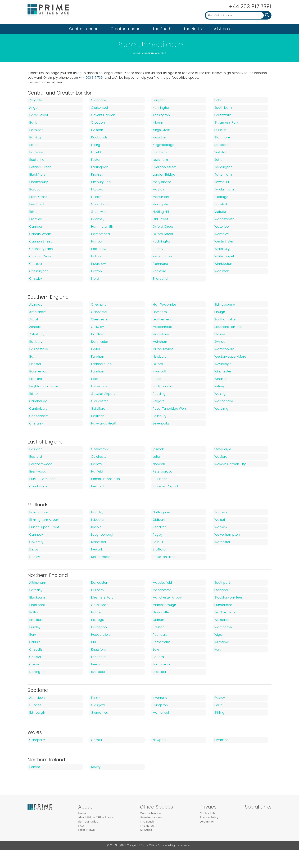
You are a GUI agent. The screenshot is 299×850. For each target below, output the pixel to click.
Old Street (160, 219)
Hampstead (100, 234)
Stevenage (222, 449)
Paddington (162, 241)
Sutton (219, 159)
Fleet (94, 379)
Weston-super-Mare (230, 356)
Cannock (36, 534)
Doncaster (99, 582)
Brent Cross (38, 197)
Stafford (159, 549)
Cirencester (100, 319)
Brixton (34, 211)
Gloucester (99, 401)
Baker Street (38, 115)
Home (136, 53)
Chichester (99, 312)
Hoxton (96, 271)
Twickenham (224, 189)
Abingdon (36, 304)
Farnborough (101, 364)
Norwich (159, 464)
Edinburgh (37, 712)
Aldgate (35, 100)
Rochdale (160, 634)
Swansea (221, 740)
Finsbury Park (101, 182)
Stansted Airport (165, 486)
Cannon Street (40, 241)
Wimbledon (223, 263)
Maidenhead (162, 327)
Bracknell (36, 379)
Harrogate (99, 620)
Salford (158, 657)
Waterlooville (224, 349)
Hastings (97, 416)
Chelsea (35, 263)
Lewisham (160, 159)
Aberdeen (37, 697)
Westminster (223, 241)
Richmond (160, 263)
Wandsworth (224, 219)
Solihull (158, 542)
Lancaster (99, 657)
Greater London (125, 28)
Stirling (219, 712)
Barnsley (35, 590)
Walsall (219, 519)
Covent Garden (103, 115)
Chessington (38, 271)
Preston (158, 627)
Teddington (223, 167)
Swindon (220, 341)
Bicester (35, 364)
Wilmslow (221, 642)
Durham (97, 590)
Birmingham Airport (44, 519)
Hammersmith (102, 226)
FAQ (81, 826)
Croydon (98, 122)
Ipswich (158, 449)
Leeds (95, 664)
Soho (218, 100)
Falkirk (95, 697)
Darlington (37, 672)
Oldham (159, 620)
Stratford (221, 145)
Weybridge (222, 364)
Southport (222, 582)
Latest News (86, 830)
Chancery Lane (41, 249)
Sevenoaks (161, 423)
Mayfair (158, 189)
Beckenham (38, 159)
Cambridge (38, 486)
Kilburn (158, 122)
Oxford (158, 364)
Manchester (162, 590)
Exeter (95, 349)
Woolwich (221, 271)
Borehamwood (41, 464)
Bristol (33, 393)
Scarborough (163, 664)
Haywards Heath (104, 423)
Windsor (220, 379)
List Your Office (88, 822)
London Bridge (164, 174)
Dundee (35, 705)
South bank (223, 107)
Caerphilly (37, 740)
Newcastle (161, 612)
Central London (83, 28)
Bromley (35, 219)
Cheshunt (98, 304)
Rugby (158, 534)
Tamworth (222, 512)
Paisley (219, 697)
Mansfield (98, 542)
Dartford (98, 334)
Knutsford (98, 649)
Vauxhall (221, 204)
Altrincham (37, 582)
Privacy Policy (209, 817)
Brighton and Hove (43, 386)
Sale (156, 649)
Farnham (98, 371)
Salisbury (159, 416)
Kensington (161, 115)
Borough (36, 189)
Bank (33, 122)
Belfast (34, 767)
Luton (157, 456)
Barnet (34, 145)
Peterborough (163, 471)
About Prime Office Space (96, 817)
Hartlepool (99, 627)
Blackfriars (37, 174)
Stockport (222, 590)
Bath (33, 356)
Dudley (34, 557)
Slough (219, 312)
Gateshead (100, 605)
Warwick (220, 527)
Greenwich (99, 211)
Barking (35, 137)
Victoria (220, 211)
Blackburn (37, 597)
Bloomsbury (38, 182)
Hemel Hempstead (105, 479)
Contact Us (207, 813)
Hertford (97, 486)
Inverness (160, 697)
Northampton (101, 557)
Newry (96, 767)
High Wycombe (164, 304)
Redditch (159, 527)
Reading (159, 393)
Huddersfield (101, 634)
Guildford (98, 408)
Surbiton (220, 152)
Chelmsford (100, 449)
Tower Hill (221, 182)
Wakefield (222, 620)
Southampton (225, 319)
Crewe (34, 664)
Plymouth (160, 371)
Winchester (222, 371)
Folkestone (99, 386)
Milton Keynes (163, 349)
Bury (32, 634)
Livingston (160, 705)
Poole (157, 379)
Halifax (96, 612)
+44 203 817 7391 (250, 6)
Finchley (97, 174)
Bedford (35, 456)
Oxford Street (163, 234)
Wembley (221, 234)
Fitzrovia (97, 189)
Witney (219, 386)
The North (192, 28)
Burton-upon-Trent (44, 527)
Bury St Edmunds (42, 479)
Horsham (160, 312)
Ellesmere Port (102, 597)
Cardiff (96, 740)
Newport (159, 740)
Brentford (36, 204)
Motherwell (161, 712)
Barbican (36, 130)
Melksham (160, 341)
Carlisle (34, 642)
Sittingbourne (224, 304)
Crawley (97, 327)
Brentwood (37, 471)
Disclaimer (207, 822)
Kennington (161, 107)
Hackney (97, 219)
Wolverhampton (227, 534)
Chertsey (36, 423)
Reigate (159, 401)
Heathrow (98, 249)
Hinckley (97, 512)
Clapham (98, 100)
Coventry (36, 542)
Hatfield (97, 471)
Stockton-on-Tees (228, 597)
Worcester (222, 542)
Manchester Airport (167, 597)
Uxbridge (221, 197)
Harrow (96, 241)
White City (222, 249)
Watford (221, 456)
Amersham (37, 312)
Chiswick (35, 278)
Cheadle (36, 649)
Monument (161, 197)
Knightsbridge (163, 145)
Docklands (99, 137)
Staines (219, 334)
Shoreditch (161, 278)
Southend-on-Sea (228, 327)
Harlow (96, 464)
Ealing (95, 145)
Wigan (219, 634)
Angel (33, 107)
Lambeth (160, 152)
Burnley (34, 627)
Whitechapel (224, 256)
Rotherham (161, 642)
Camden (36, 226)
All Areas (222, 28)
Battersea (37, 152)
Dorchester (99, 341)
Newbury (159, 356)
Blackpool (37, 605)
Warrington (223, 627)
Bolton (34, 612)
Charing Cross (40, 256)
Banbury (35, 341)
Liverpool (98, 672)
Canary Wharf (40, 234)
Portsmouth (162, 386)
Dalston (97, 130)
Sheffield (159, 672)
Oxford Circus (163, 226)
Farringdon (99, 167)
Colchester (99, 456)
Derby (34, 549)
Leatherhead (163, 319)
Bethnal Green (40, 167)
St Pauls (220, 130)
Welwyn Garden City (230, 464)
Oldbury (159, 519)
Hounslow (98, 263)
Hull (93, 642)
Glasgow (98, 705)
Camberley (38, 401)
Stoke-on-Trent (164, 557)
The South (161, 28)
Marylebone (162, 182)
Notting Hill (161, 211)
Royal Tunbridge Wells (170, 408)
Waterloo (221, 226)
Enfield (96, 152)
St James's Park (226, 122)
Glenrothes (99, 712)
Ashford (35, 327)
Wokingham (223, 401)
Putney (158, 249)
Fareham (98, 356)
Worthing (221, 408)
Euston (96, 159)
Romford (159, 271)
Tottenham (223, 174)
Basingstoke (38, 349)
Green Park (99, 204)
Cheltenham (38, 416)
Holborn (97, 256)
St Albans (160, 479)
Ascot (33, 319)
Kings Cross (161, 130)
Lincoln (96, 527)
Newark (97, 549)
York (217, 649)
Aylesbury (36, 334)
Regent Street (163, 256)
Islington (159, 100)
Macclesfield (162, 582)
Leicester (98, 519)
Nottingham (162, 512)
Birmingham (38, 512)
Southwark (222, 115)
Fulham (96, 197)
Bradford (36, 620)
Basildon (35, 449)
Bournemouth (39, 371)
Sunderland (223, 605)
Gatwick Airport (103, 393)
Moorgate (160, 204)
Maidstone (161, 334)
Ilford (95, 278)
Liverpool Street (164, 167)
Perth (218, 705)
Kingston (159, 137)
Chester (35, 657)
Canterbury (38, 408)
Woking (220, 393)
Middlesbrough (164, 605)
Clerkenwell (99, 107)
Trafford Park (224, 612)
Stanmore (222, 137)
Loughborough (102, 534)
